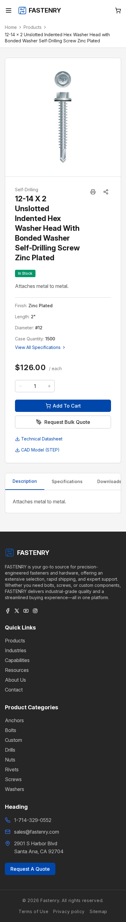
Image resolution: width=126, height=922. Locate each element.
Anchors (14, 720)
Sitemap (98, 911)
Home (11, 27)
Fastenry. (49, 900)
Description (25, 481)
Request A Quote (30, 869)
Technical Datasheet (41, 438)
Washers (14, 789)
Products (33, 27)
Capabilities (17, 660)
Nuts (10, 760)
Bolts (10, 730)
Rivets (12, 769)
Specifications (67, 481)
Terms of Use (33, 911)
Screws (13, 779)
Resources (17, 670)
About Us (15, 680)
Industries (15, 650)
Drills (10, 750)
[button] (106, 192)
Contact (14, 690)
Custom (13, 740)
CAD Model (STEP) (40, 449)
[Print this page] (93, 192)
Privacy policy (69, 911)
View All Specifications (38, 347)
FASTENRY (33, 552)
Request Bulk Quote (67, 422)
